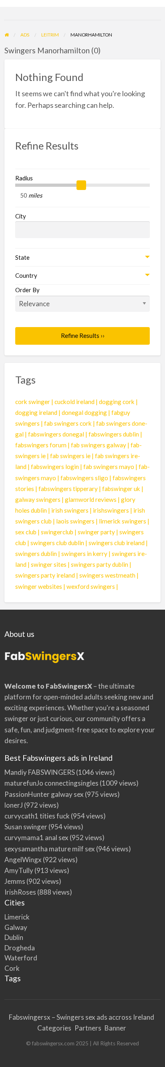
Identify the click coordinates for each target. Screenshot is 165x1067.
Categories (54, 1028)
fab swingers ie (70, 455)
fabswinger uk (121, 488)
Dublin (13, 937)
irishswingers (111, 510)
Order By (27, 289)
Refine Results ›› (83, 335)
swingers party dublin (99, 564)
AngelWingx (23, 859)
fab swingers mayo (108, 466)
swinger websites (38, 586)
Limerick (17, 916)
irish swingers (70, 510)
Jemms (14, 881)
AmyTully (18, 870)
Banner (115, 1028)
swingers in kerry (84, 553)
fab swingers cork (68, 423)
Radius (24, 178)
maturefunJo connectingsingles (51, 783)
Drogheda (19, 947)
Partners (87, 1028)
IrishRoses (20, 892)
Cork (12, 968)
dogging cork (117, 401)
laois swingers (75, 521)
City (20, 216)
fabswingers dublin (114, 434)
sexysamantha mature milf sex (49, 849)
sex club (25, 532)
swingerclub (57, 532)
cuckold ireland (74, 401)
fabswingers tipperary (68, 488)
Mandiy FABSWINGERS (39, 772)
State (22, 257)
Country (26, 275)
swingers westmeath (107, 575)
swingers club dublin (57, 542)
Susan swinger (25, 826)
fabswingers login (55, 466)
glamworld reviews (91, 499)
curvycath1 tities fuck (37, 816)
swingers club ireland (117, 542)
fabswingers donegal (56, 434)
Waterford (20, 957)
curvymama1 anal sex (36, 837)
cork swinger (32, 401)
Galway (15, 927)
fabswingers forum (40, 445)
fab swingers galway (98, 445)
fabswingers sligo (84, 477)
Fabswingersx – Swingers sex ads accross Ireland (81, 1017)
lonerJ (13, 805)
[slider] (81, 185)
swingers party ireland (45, 575)
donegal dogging (84, 412)
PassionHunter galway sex (44, 794)
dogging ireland (36, 412)
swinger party (96, 532)
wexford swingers (90, 586)
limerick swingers (122, 521)
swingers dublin (36, 553)
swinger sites (48, 564)
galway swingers (37, 499)
